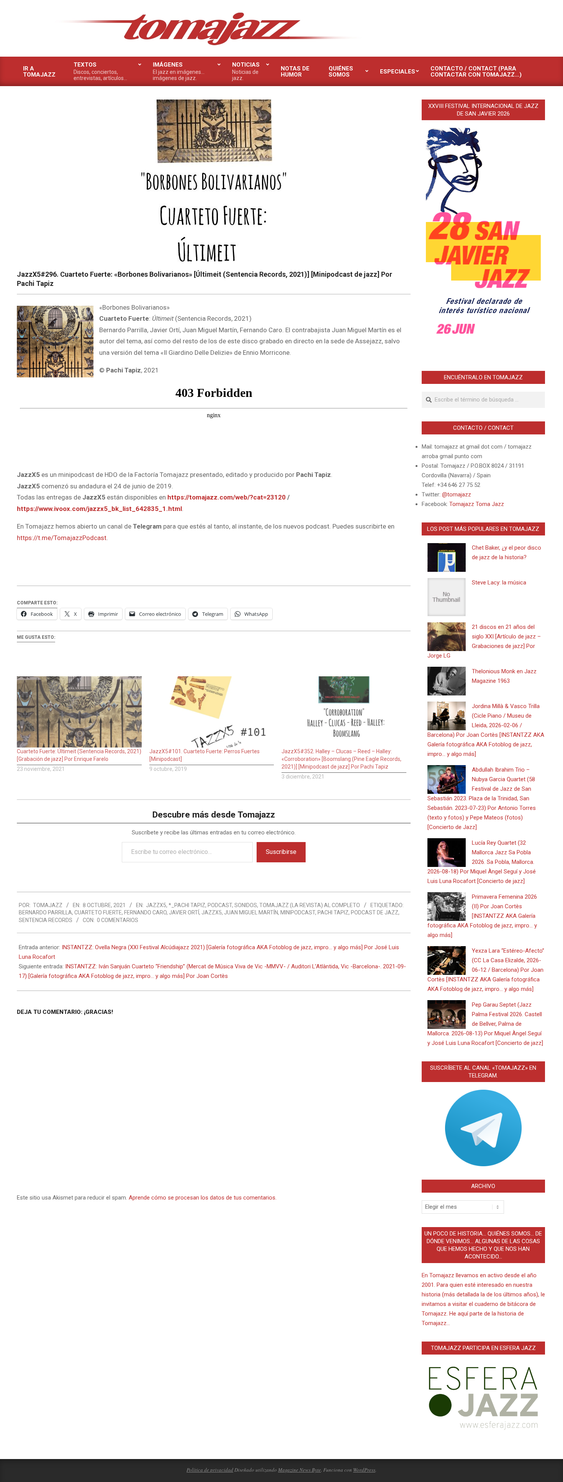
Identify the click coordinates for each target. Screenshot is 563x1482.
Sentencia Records (45, 920)
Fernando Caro (145, 912)
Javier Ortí (184, 912)
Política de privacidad (210, 1469)
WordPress (364, 1469)
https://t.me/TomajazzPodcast (61, 538)
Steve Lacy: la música (499, 582)
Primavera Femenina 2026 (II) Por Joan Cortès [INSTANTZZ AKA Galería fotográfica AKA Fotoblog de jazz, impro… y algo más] (482, 915)
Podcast (220, 905)
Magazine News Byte (299, 1469)
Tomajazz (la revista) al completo (309, 905)
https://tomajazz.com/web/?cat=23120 (226, 497)
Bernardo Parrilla (45, 912)
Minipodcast (297, 912)
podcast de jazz (374, 912)
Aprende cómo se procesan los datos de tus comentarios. (203, 1197)
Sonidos (245, 905)
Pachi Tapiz (333, 912)
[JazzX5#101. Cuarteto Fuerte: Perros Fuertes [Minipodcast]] (211, 712)
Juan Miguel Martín (251, 912)
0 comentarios (117, 920)
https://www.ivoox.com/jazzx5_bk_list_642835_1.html (99, 508)
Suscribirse (281, 851)
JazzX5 (156, 905)
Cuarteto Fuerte (98, 912)
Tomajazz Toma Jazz (476, 504)
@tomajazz (456, 494)
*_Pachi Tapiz (187, 905)
